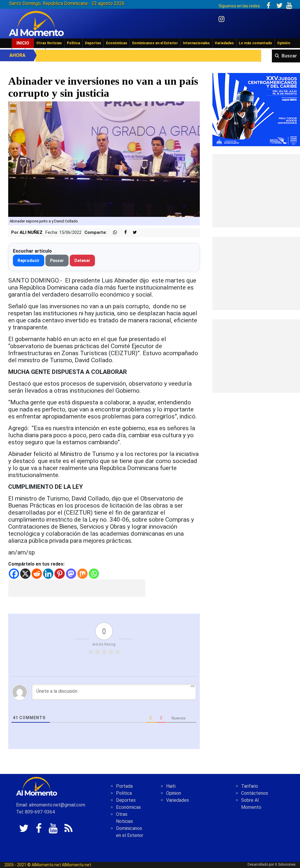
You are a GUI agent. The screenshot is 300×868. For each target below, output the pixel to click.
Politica (124, 793)
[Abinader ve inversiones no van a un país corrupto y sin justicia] (104, 158)
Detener (82, 260)
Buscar (289, 56)
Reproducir (29, 260)
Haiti (170, 786)
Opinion (173, 793)
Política (73, 43)
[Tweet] (132, 232)
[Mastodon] (71, 574)
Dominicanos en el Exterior (155, 43)
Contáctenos (254, 793)
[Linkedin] (48, 574)
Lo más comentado (255, 43)
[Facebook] (14, 574)
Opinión (283, 43)
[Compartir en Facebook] (122, 232)
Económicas (116, 43)
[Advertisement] (76, 588)
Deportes (93, 43)
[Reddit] (37, 574)
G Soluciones (285, 864)
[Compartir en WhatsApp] (112, 232)
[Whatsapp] (94, 574)
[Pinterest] (59, 574)
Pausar (57, 260)
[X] (25, 574)
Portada (124, 786)
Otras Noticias (49, 43)
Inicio (22, 43)
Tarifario (249, 786)
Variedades (224, 43)
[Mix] (82, 574)
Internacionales (196, 43)
